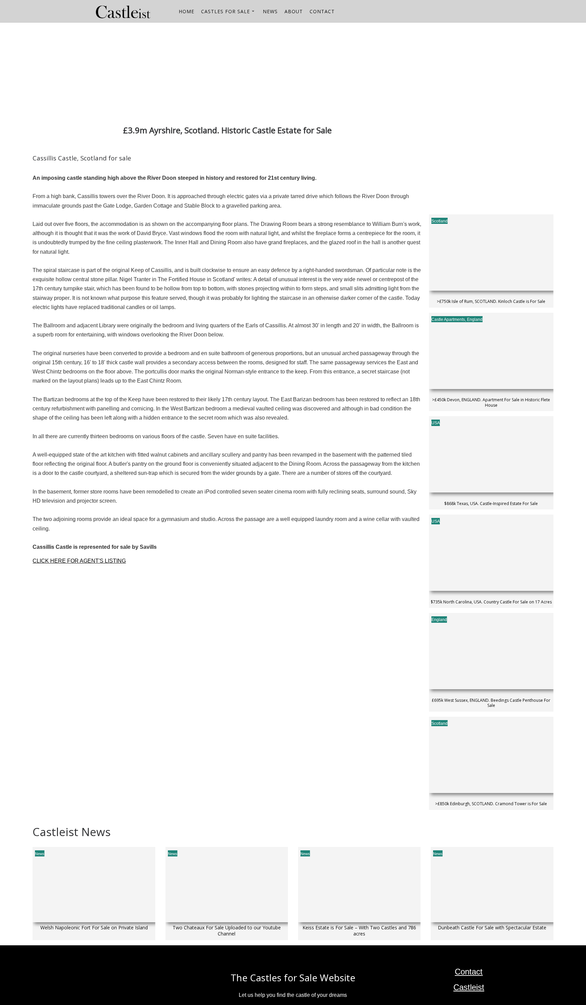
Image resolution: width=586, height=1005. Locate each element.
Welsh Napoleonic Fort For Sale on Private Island (94, 928)
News (39, 854)
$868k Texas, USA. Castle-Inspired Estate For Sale (491, 503)
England (475, 319)
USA (435, 423)
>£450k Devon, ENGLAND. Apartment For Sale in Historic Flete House (491, 402)
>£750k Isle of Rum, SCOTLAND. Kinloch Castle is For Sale (491, 301)
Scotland (439, 221)
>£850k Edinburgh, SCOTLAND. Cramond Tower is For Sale (491, 804)
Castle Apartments (448, 319)
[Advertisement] (236, 70)
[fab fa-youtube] (468, 12)
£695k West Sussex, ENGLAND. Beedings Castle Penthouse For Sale (491, 703)
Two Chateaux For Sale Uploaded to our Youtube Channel (227, 931)
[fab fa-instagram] (480, 12)
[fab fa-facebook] (491, 12)
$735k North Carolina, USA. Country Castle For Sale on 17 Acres (491, 602)
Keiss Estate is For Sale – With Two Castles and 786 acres (359, 931)
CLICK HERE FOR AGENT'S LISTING (79, 561)
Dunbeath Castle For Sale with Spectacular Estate (492, 928)
